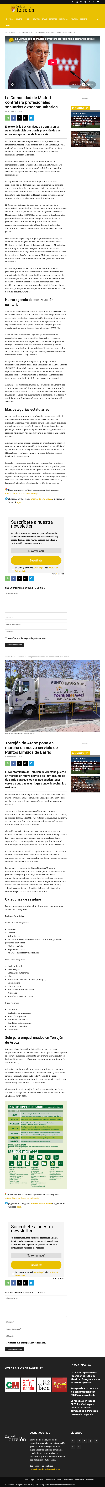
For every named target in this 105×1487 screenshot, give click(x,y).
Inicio (7, 32)
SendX (62, 574)
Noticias (9, 19)
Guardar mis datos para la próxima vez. (27, 638)
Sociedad (83, 19)
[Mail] (81, 2)
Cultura (36, 19)
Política (74, 19)
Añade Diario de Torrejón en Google (22, 493)
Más (8, 25)
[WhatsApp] (94, 2)
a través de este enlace (41, 499)
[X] (89, 2)
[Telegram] (85, 2)
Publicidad (79, 1480)
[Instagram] (77, 2)
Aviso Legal (38, 568)
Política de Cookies (65, 1480)
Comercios (20, 19)
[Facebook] (73, 2)
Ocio (28, 19)
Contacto (90, 1480)
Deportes (53, 19)
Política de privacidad (46, 1480)
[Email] (25, 118)
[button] (97, 19)
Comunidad (64, 19)
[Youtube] (98, 2)
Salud (44, 19)
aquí (19, 502)
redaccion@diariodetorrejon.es (45, 1469)
